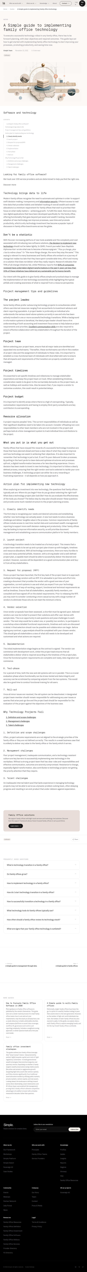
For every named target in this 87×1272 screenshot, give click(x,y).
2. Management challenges (15, 164)
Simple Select (8, 1163)
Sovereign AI (8, 1167)
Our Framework (9, 1150)
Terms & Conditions (39, 1222)
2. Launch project (12, 139)
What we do (30, 3)
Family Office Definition (12, 1226)
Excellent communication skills (42, 326)
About (55, 3)
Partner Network (9, 1201)
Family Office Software (11, 1235)
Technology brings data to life (14, 127)
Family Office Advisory (11, 1240)
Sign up (82, 3)
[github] (83, 1267)
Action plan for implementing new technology (19, 133)
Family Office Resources (69, 1180)
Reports (63, 1163)
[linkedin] (75, 1267)
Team (34, 1197)
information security (49, 201)
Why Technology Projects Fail (14, 158)
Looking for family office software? (18, 124)
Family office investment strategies (18, 1047)
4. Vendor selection (13, 145)
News (5, 1210)
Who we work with (15, 3)
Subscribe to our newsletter (43, 1124)
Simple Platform (9, 1158)
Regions (63, 1167)
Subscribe (74, 1129)
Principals (35, 1150)
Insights (63, 1158)
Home (5, 9)
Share (76, 839)
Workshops (7, 1154)
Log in (76, 3)
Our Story (35, 1192)
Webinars (6, 1197)
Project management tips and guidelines (18, 130)
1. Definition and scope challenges (17, 161)
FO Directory (8, 1253)
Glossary (63, 1172)
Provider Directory (10, 1248)
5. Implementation (12, 148)
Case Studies (8, 1172)
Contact (64, 3)
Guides (12, 9)
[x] (79, 1267)
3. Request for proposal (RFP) (16, 142)
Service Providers (38, 1158)
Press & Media (37, 1206)
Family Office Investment (12, 1231)
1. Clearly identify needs (14, 136)
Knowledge (43, 3)
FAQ (61, 1176)
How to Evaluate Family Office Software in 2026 (21, 1004)
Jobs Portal (7, 1206)
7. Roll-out (10, 155)
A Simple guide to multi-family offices (62, 1004)
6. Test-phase (11, 152)
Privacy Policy (37, 1226)
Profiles (63, 1150)
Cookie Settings (29, 1267)
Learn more (14, 826)
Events (5, 1192)
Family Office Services (11, 1244)
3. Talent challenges (13, 167)
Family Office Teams (39, 1154)
